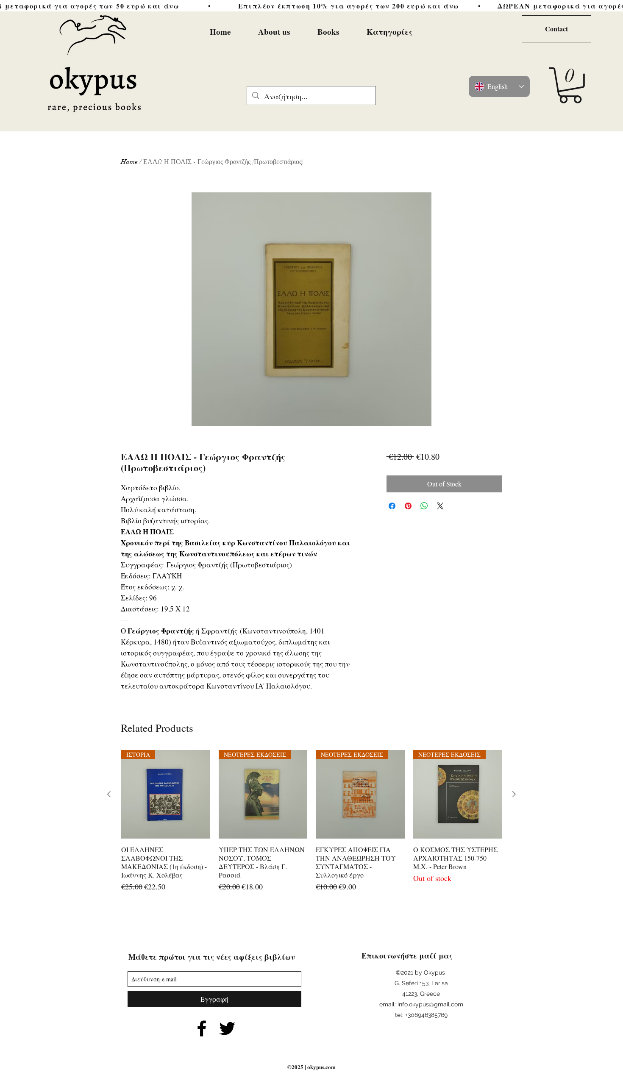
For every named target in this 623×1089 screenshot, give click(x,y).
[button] (570, 85)
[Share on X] (440, 506)
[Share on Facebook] (392, 506)
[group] (311, 821)
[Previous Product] (109, 794)
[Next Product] (514, 794)
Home (129, 162)
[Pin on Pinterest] (408, 506)
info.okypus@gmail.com (430, 1004)
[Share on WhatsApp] (424, 506)
